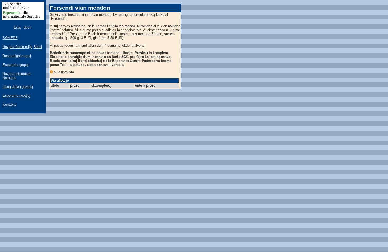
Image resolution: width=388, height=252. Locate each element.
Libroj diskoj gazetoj (18, 87)
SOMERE (10, 38)
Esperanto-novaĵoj (16, 96)
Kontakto (9, 104)
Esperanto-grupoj (16, 65)
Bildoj (38, 47)
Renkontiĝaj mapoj (17, 56)
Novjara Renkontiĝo (17, 47)
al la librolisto (63, 72)
